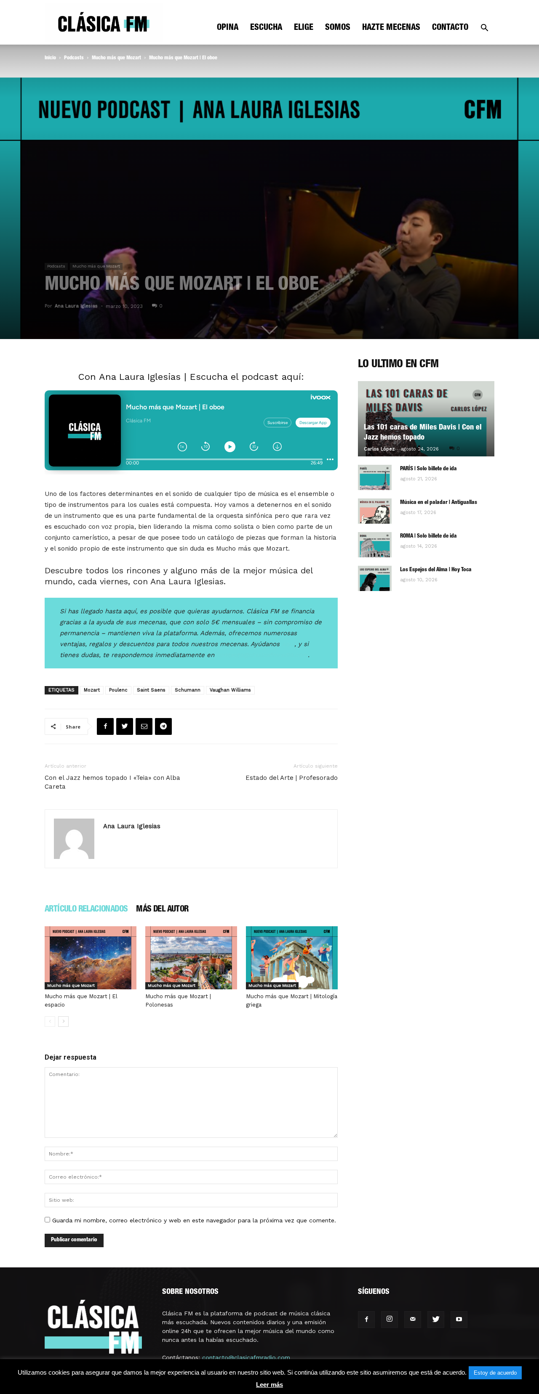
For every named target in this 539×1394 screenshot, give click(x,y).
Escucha (266, 28)
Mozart (92, 690)
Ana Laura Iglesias (76, 306)
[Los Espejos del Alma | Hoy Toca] (375, 578)
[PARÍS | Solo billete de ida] (375, 477)
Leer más (269, 1384)
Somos (337, 28)
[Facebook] (366, 1319)
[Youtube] (459, 1319)
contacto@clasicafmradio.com (246, 1357)
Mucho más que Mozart (116, 58)
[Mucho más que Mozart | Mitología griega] (292, 957)
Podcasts (74, 58)
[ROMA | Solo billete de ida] (375, 544)
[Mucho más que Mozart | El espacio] (90, 957)
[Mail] (412, 1319)
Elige (303, 28)
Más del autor (162, 910)
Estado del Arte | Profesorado (291, 778)
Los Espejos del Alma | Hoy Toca (436, 570)
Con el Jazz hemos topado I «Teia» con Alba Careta (112, 782)
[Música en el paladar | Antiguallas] (375, 511)
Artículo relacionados (86, 910)
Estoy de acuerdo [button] (495, 1373)
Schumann (187, 690)
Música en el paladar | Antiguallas (438, 503)
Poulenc (118, 690)
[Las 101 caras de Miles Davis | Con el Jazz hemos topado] (426, 418)
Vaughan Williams (230, 690)
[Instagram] (389, 1319)
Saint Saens (151, 690)
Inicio (50, 58)
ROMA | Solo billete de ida (428, 536)
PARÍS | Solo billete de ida (428, 469)
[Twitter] (435, 1319)
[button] (484, 29)
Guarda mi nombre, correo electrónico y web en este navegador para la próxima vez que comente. (194, 1220)
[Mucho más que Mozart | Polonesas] (191, 957)
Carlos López (379, 449)
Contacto (450, 28)
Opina (227, 28)
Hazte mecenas (391, 28)
